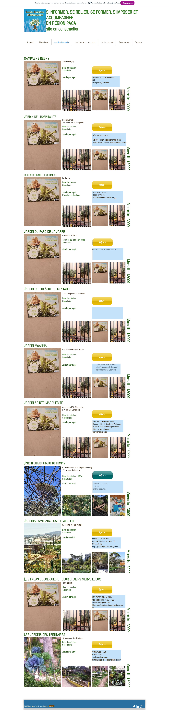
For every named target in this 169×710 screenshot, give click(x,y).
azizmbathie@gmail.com (101, 602)
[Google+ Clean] (141, 706)
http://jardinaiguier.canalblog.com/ (105, 546)
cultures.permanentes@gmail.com (106, 426)
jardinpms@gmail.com (100, 82)
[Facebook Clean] (134, 706)
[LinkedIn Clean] (137, 706)
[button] (102, 70)
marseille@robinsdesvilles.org (104, 197)
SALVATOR (103, 135)
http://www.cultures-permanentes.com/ (101, 430)
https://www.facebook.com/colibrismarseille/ (110, 143)
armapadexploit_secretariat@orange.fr (106, 660)
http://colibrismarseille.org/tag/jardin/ (106, 140)
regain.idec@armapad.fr (101, 657)
